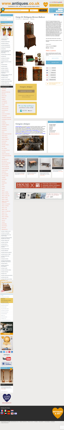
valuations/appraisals (6, 320)
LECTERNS (4, 152)
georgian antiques (26, 87)
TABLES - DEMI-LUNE (5, 195)
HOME (2, 295)
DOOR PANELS (4, 141)
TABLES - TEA (4, 213)
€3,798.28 (54, 70)
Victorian (20, 133)
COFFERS (3, 121)
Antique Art (3, 56)
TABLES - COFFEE (5, 192)
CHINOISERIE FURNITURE (6, 119)
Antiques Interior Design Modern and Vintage (6, 238)
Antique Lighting (4, 242)
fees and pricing (4, 312)
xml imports (41, 421)
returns (36, 421)
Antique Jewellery (5, 240)
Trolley (3, 220)
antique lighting (28, 130)
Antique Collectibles (5, 79)
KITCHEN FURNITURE (6, 150)
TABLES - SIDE (4, 207)
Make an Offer (55, 58)
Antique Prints (4, 263)
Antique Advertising (5, 41)
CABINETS (4, 99)
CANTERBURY (4, 101)
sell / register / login (54, 5)
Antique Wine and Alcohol (6, 279)
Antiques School (4, 302)
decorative (43, 133)
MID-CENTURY (4, 161)
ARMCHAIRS (4, 88)
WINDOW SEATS (5, 229)
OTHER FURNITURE (5, 168)
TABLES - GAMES (5, 199)
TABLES (3, 190)
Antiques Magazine (5, 303)
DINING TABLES (4, 135)
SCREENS (3, 177)
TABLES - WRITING (5, 216)
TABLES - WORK (5, 214)
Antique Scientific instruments (5, 266)
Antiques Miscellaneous (6, 252)
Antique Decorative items (6, 81)
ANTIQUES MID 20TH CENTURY (5, 246)
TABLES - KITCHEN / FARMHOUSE (5, 202)
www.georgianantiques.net (54, 134)
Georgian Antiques (19, 126)
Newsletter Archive (5, 422)
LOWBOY (3, 157)
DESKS (3, 132)
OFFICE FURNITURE (5, 166)
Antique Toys (4, 273)
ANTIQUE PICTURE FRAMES (6, 84)
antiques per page (54, 9)
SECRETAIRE (4, 179)
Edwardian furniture (27, 133)
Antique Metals (4, 244)
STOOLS (3, 188)
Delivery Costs (55, 62)
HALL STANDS (4, 148)
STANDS (3, 186)
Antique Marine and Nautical (5, 257)
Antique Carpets (4, 68)
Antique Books (4, 64)
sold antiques (47, 421)
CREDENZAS (4, 126)
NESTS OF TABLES (5, 164)
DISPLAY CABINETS (5, 139)
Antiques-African (4, 43)
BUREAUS (3, 97)
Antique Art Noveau (5, 58)
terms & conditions (23, 421)
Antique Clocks (4, 77)
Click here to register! (6, 17)
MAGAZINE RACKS (5, 159)
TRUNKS (3, 222)
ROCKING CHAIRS (5, 175)
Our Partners (4, 313)
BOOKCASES (4, 95)
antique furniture (35, 130)
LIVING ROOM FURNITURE (6, 155)
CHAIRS (3, 104)
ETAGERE (3, 146)
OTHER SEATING (5, 170)
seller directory (5, 308)
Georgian (17, 133)
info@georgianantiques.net (54, 133)
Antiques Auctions (5, 297)
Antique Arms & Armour (6, 54)
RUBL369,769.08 (53, 79)
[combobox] (34, 10)
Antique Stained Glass (5, 231)
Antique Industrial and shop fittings (6, 235)
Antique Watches (4, 277)
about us (3, 315)
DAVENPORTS (4, 130)
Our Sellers (3, 307)
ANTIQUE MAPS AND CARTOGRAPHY (4, 39)
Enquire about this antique (26, 91)
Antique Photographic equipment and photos (6, 261)
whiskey (38, 131)
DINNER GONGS (5, 137)
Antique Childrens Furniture (5, 72)
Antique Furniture (5, 86)
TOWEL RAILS (4, 218)
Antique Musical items (5, 254)
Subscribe (53, 421)
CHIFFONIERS (4, 115)
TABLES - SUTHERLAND (6, 211)
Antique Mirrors (4, 250)
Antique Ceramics (5, 70)
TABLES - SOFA (4, 209)
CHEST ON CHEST (5, 108)
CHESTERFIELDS (5, 110)
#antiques (7, 355)
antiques (23, 131)
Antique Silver (4, 268)
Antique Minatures (5, 248)
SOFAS (3, 184)
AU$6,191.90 (53, 72)
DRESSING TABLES (5, 144)
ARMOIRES (4, 90)
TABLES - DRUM (5, 197)
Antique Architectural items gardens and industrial (6, 51)
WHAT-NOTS (4, 227)
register (3, 298)
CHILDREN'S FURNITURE (6, 117)
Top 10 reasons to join (6, 300)
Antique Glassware (5, 233)
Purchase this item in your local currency (54, 84)
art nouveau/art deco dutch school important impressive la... (6, 387)
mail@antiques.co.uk (14, 421)
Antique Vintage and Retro (6, 275)
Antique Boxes (4, 66)
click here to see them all (26, 96)
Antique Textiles (4, 271)
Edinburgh (28, 127)
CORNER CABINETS (5, 124)
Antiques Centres (5, 310)
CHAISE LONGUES (5, 106)
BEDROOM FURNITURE (6, 92)
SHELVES (3, 181)
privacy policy (30, 421)
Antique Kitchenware (5, 47)
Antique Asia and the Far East (6, 62)
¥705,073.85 (53, 77)
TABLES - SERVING (5, 205)
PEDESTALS (4, 172)
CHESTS (3, 112)
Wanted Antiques (4, 305)
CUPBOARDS (4, 128)
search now (43, 10)
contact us (3, 318)
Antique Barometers (5, 45)
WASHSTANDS (4, 225)
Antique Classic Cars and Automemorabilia (6, 75)
